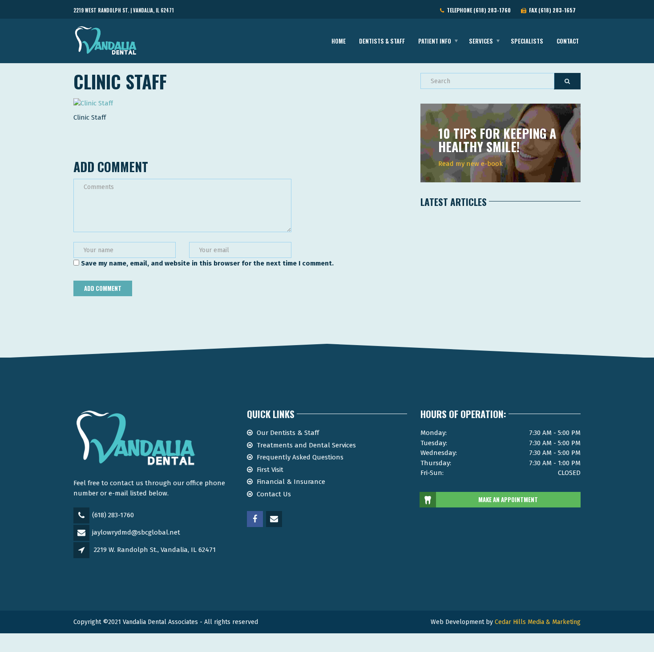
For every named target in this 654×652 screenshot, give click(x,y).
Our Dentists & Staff (288, 433)
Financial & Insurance (291, 482)
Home (338, 40)
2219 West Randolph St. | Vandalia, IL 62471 (123, 10)
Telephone (477, 10)
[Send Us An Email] (274, 519)
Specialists (527, 40)
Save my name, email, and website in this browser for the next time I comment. (207, 263)
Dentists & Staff (382, 40)
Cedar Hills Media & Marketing (538, 622)
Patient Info (434, 40)
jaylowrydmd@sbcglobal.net (136, 532)
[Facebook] (255, 519)
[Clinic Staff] (93, 103)
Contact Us (274, 494)
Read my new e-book (470, 164)
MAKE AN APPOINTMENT (508, 499)
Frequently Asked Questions (300, 457)
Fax (551, 10)
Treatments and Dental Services (306, 445)
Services (481, 40)
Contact (568, 40)
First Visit (270, 470)
